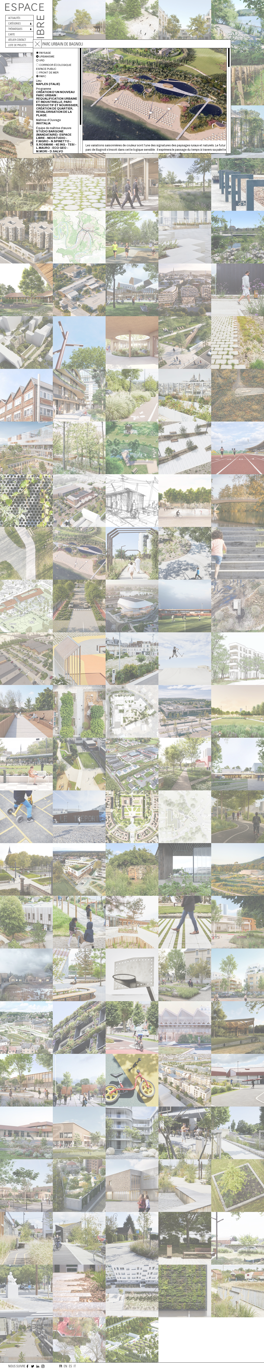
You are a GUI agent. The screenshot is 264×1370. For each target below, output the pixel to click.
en (65, 1366)
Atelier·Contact (17, 39)
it (75, 1366)
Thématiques (15, 28)
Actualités (14, 18)
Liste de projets (17, 45)
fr (60, 1366)
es (70, 1366)
